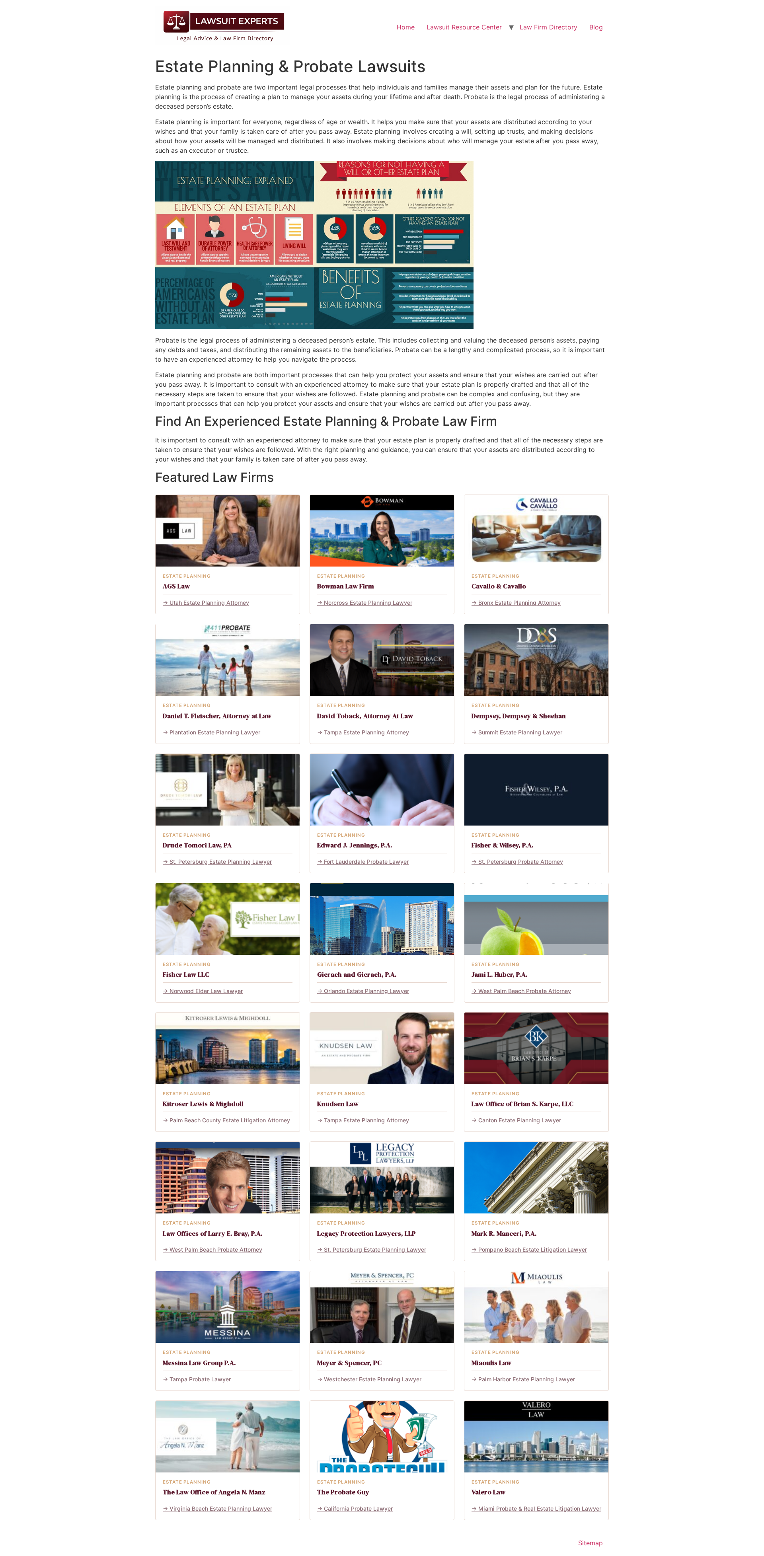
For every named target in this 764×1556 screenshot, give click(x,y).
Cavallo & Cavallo (499, 586)
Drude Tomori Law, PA (197, 845)
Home (406, 27)
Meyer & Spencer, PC (349, 1362)
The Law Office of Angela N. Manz (214, 1492)
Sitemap (590, 1543)
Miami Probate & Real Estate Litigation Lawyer (539, 1508)
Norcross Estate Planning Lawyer (368, 602)
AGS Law (176, 586)
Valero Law (488, 1492)
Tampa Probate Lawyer (200, 1379)
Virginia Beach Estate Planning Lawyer (221, 1508)
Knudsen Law (338, 1103)
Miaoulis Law (491, 1362)
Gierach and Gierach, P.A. (357, 974)
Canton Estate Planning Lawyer (519, 1120)
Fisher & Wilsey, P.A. (503, 845)
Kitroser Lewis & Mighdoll (203, 1103)
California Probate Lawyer (358, 1508)
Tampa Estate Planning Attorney (366, 732)
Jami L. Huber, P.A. (500, 974)
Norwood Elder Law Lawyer (206, 990)
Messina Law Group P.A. (199, 1362)
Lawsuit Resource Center (464, 27)
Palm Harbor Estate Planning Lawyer (526, 1379)
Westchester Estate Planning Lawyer (372, 1379)
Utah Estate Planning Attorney (209, 602)
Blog (596, 27)
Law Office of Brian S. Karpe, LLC (522, 1103)
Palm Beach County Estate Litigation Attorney (230, 1120)
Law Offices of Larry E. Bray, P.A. (213, 1233)
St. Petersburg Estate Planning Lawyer (221, 861)
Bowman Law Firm (345, 586)
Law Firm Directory (548, 27)
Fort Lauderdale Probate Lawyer (366, 861)
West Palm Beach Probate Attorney (524, 990)
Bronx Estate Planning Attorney (519, 602)
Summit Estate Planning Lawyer (520, 732)
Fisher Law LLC (186, 974)
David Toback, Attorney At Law (365, 716)
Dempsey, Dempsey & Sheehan (519, 716)
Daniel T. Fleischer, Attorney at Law (217, 716)
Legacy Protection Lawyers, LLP (366, 1233)
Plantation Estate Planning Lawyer (215, 732)
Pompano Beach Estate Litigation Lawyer (532, 1249)
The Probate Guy (343, 1492)
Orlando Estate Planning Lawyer (366, 990)
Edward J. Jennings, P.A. (354, 845)
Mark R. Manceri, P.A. (504, 1233)
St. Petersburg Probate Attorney (520, 861)
